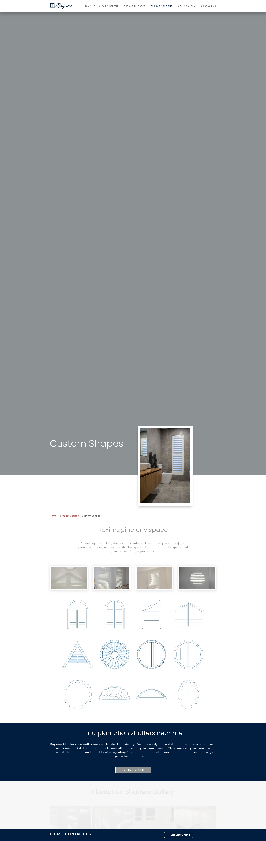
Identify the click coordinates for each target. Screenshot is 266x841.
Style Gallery (186, 6)
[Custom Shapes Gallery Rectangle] (112, 588)
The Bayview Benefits (107, 6)
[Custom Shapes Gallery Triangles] (69, 588)
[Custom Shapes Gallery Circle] (197, 588)
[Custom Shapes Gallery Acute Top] (154, 588)
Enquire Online (133, 770)
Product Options (162, 6)
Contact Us (208, 6)
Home (88, 6)
